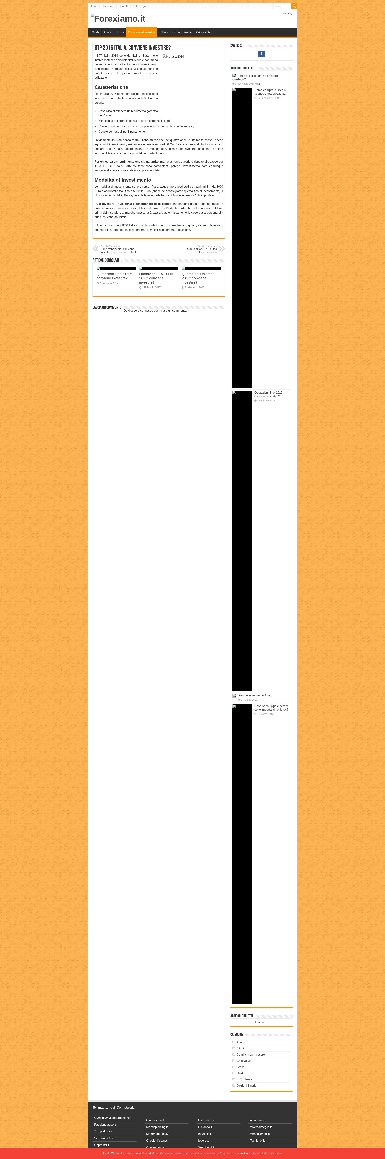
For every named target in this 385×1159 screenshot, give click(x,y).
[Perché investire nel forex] (234, 696)
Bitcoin (164, 32)
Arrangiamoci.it (260, 1133)
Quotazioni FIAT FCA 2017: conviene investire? (156, 278)
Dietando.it (205, 1127)
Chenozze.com (156, 1147)
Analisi (108, 32)
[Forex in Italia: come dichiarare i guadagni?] (234, 75)
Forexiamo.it (206, 1120)
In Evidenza (244, 1079)
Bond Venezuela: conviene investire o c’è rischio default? (119, 249)
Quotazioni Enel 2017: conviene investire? (114, 276)
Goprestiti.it (101, 1145)
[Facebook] (261, 54)
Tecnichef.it (257, 1140)
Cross (120, 32)
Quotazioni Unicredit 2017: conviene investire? (198, 278)
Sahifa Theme (111, 1153)
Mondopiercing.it (157, 1127)
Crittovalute (203, 32)
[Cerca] (294, 6)
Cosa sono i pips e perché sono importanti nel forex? (271, 707)
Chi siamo (108, 6)
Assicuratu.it (258, 1120)
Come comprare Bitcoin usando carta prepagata (270, 91)
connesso (146, 310)
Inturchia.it (205, 1133)
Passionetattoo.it (105, 1124)
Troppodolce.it (103, 1131)
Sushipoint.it (206, 1147)
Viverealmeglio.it (261, 1127)
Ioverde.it (204, 1140)
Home (93, 6)
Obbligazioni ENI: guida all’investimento (202, 249)
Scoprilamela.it (103, 1138)
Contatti (123, 6)
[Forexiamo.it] (118, 18)
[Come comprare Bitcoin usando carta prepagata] (242, 238)
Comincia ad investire (141, 32)
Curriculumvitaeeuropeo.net (112, 1117)
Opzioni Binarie (182, 32)
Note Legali (140, 6)
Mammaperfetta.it (157, 1133)
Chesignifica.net (156, 1140)
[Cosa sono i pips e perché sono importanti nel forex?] (242, 854)
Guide (95, 32)
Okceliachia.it (155, 1120)
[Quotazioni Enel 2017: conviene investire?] (242, 541)
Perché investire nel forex (255, 695)
